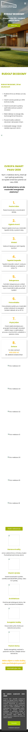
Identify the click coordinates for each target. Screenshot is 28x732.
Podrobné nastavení (14, 727)
